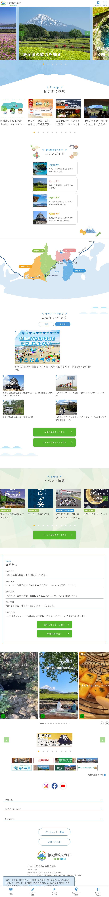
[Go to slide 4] (51, 723)
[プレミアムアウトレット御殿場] (87, 760)
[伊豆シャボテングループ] (87, 767)
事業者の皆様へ (54, 633)
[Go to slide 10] (66, 723)
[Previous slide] (21, 33)
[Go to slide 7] (59, 723)
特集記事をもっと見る (54, 432)
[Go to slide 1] (42, 723)
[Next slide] (87, 33)
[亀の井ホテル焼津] (22, 760)
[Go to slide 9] (64, 723)
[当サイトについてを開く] (102, 809)
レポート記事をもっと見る (54, 442)
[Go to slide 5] (53, 723)
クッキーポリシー (35, 885)
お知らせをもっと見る (54, 624)
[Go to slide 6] (56, 723)
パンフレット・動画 (54, 832)
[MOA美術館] (43, 767)
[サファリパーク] (65, 760)
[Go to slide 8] (61, 723)
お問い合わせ (54, 842)
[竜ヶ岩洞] (22, 767)
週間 (46, 324)
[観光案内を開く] (102, 800)
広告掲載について (95, 775)
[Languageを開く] (102, 819)
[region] (54, 688)
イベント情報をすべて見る (54, 535)
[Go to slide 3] (48, 723)
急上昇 (63, 324)
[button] (43, 64)
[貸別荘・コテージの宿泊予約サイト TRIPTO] (43, 760)
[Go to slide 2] (45, 723)
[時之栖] (65, 767)
